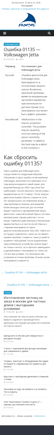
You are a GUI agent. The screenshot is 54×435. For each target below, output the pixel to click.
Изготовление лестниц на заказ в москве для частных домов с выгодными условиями (25, 303)
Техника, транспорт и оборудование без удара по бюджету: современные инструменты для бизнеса (26, 364)
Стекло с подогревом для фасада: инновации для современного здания (25, 350)
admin (21, 59)
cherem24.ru (39, 416)
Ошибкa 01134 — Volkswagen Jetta (24, 272)
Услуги (8, 292)
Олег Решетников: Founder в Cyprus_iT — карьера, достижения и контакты (23, 403)
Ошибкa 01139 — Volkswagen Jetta (29, 284)
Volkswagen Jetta (11, 44)
